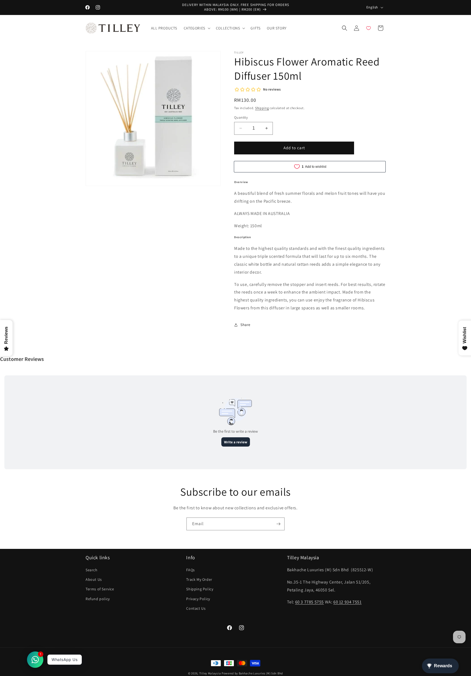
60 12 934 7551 (347, 602)
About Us (94, 579)
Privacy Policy (198, 598)
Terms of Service (100, 589)
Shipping (262, 108)
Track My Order (199, 579)
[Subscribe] (278, 524)
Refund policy (98, 598)
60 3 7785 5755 (309, 602)
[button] (196, 28)
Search (92, 570)
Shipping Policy (199, 589)
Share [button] (245, 324)
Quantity (241, 117)
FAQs (190, 570)
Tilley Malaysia (210, 673)
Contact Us (196, 608)
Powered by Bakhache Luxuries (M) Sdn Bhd (252, 673)
